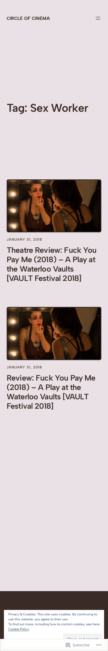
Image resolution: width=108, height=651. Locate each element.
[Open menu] (98, 18)
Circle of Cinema (28, 18)
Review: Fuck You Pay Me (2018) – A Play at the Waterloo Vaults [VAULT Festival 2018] (51, 392)
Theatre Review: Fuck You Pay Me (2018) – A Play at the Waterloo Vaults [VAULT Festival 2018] (52, 264)
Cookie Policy (18, 629)
